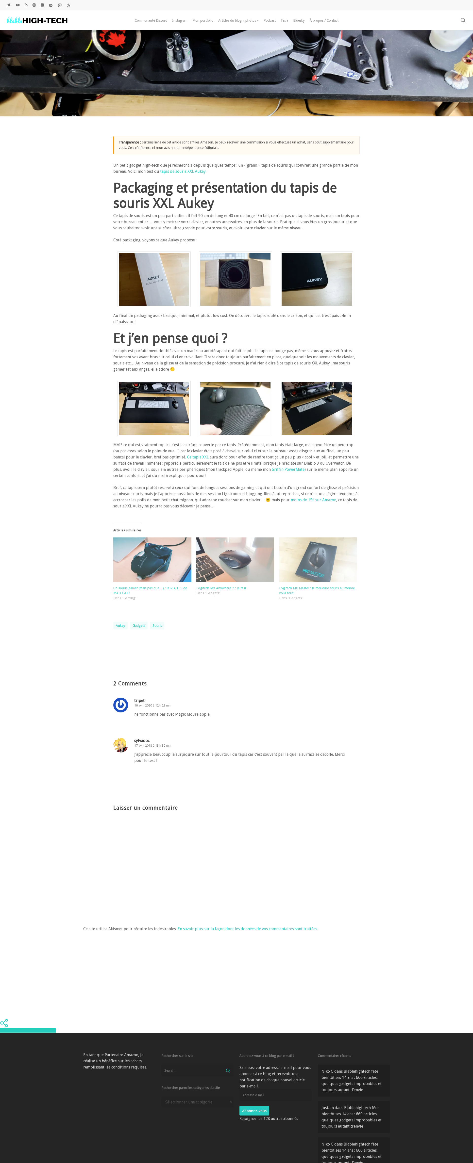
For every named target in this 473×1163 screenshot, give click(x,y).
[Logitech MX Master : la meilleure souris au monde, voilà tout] (318, 559)
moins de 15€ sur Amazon (313, 500)
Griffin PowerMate (288, 469)
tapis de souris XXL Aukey (183, 171)
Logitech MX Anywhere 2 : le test (221, 588)
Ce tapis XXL (198, 457)
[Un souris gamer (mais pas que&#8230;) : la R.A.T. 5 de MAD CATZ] (152, 559)
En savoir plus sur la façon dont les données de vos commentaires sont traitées (247, 929)
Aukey (120, 626)
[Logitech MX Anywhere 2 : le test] (235, 559)
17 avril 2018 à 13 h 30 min (152, 745)
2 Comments (373, 115)
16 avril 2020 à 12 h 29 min (152, 705)
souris (157, 626)
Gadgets (139, 626)
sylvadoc (142, 740)
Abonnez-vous (254, 1110)
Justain (327, 1107)
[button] (154, 282)
